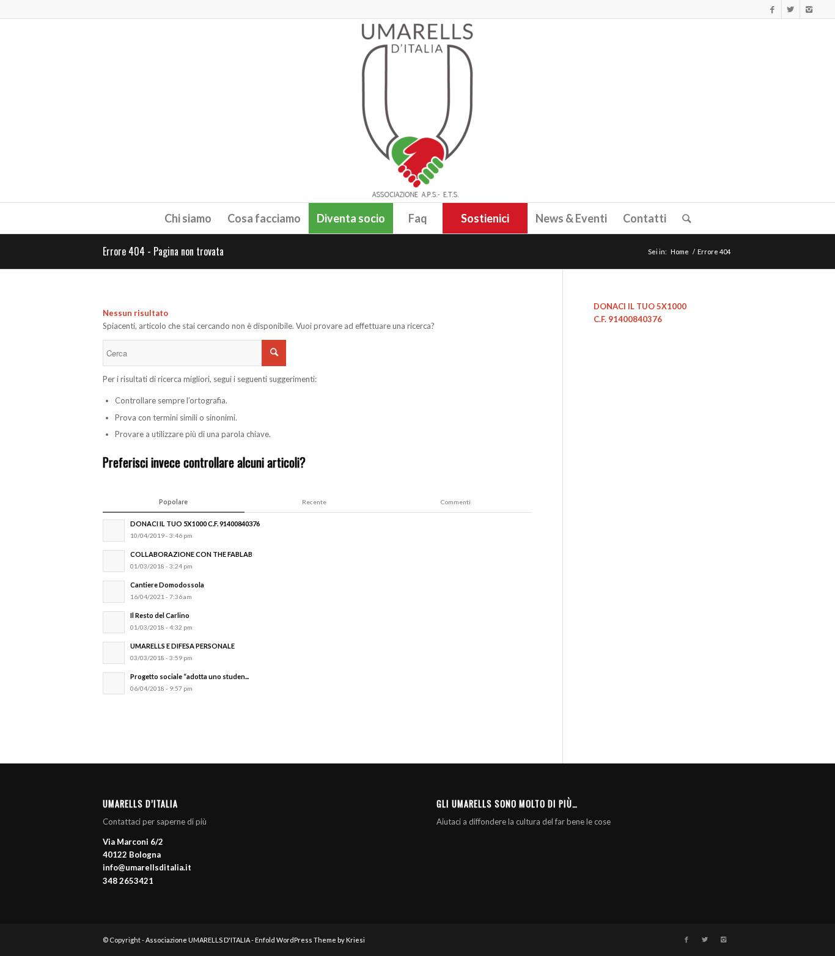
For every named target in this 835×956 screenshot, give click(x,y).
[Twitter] (791, 9)
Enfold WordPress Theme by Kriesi (310, 940)
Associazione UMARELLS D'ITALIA (197, 940)
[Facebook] (772, 9)
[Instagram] (809, 9)
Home (680, 252)
